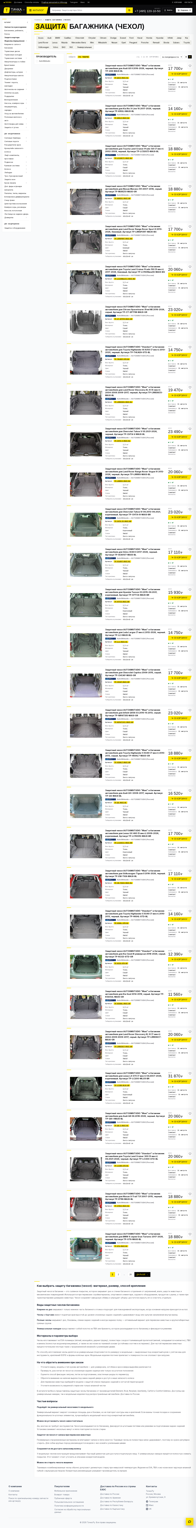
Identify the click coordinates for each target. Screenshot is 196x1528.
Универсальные (84, 47)
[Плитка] (186, 56)
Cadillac (67, 38)
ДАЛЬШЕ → (142, 1274)
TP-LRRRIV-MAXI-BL (122, 481)
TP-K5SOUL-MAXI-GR (122, 1003)
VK (88, 2)
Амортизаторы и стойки (14, 62)
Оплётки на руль (11, 93)
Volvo (55, 47)
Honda (149, 38)
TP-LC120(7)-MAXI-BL (123, 158)
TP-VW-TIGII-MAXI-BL (123, 883)
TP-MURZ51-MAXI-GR (122, 198)
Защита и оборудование (14, 228)
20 (130, 1274)
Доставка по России (109, 1494)
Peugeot (133, 42)
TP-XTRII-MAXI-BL (121, 1206)
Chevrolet (79, 38)
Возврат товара (61, 1494)
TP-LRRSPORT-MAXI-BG (123, 239)
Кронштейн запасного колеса (13, 150)
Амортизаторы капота (13, 75)
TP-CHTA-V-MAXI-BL (122, 441)
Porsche (145, 42)
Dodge (113, 38)
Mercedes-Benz (79, 42)
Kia (186, 38)
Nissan (114, 42)
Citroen (103, 38)
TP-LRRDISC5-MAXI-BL (123, 402)
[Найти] (129, 10)
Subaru (176, 42)
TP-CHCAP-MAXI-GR (121, 682)
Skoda (166, 42)
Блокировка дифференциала (16, 197)
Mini (92, 42)
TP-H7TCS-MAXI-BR (121, 602)
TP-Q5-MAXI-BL (120, 803)
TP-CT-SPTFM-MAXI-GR (123, 319)
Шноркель (8, 190)
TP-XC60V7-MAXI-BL (122, 561)
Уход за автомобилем (14, 113)
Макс (83, 2)
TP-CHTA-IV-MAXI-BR (122, 521)
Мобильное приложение (65, 1491)
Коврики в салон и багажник (12, 46)
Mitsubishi (102, 42)
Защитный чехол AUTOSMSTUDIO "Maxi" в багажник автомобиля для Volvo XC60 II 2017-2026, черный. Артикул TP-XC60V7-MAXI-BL (132, 552)
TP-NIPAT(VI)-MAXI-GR (123, 722)
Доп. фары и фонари (13, 186)
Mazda (64, 42)
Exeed (123, 38)
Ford (131, 38)
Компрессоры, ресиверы (15, 207)
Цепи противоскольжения (15, 204)
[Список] (190, 56)
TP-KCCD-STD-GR (120, 963)
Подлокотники (10, 79)
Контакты (188, 2)
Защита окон (9, 179)
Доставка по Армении (110, 1498)
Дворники (8, 68)
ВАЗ (63, 47)
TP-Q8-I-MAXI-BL (121, 1126)
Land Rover (43, 42)
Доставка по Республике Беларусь (116, 1501)
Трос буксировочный (13, 176)
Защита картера (11, 37)
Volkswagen (43, 47)
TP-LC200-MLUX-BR (121, 1085)
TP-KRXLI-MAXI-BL (121, 118)
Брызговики (9, 65)
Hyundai (159, 38)
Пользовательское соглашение (69, 1502)
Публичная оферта (63, 1498)
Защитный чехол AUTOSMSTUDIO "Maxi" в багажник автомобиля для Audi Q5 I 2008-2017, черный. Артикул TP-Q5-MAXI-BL (134, 793)
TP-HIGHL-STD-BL (121, 923)
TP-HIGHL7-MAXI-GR (122, 762)
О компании (177, 2)
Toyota (186, 42)
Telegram (74, 2)
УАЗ (71, 47)
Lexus (54, 42)
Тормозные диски (12, 51)
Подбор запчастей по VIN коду (54, 2)
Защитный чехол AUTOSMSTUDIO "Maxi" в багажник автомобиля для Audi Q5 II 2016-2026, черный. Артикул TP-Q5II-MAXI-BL (134, 68)
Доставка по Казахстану (111, 1505)
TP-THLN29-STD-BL (121, 359)
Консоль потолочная (13, 210)
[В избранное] (190, 66)
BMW (57, 38)
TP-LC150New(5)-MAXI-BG (124, 279)
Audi (49, 38)
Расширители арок (12, 145)
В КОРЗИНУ (180, 74)
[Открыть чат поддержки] (189, 1521)
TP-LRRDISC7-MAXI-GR (123, 1046)
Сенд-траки (9, 200)
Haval (139, 38)
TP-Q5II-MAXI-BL (121, 78)
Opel (123, 42)
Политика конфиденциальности (69, 1506)
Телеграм (153, 1501)
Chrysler (92, 38)
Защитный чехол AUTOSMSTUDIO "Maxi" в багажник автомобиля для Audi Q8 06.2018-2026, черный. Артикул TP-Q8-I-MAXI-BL (135, 1116)
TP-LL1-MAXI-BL (120, 642)
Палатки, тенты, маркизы (15, 193)
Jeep (179, 38)
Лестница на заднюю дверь (16, 214)
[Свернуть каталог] (28, 22)
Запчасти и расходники (15, 27)
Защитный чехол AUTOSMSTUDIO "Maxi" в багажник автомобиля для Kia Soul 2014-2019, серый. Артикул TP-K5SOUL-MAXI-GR (134, 994)
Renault (156, 42)
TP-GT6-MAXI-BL (120, 1246)
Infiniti (170, 38)
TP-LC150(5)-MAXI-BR (123, 843)
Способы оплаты (32, 2)
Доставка (18, 2)
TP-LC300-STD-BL (121, 1166)
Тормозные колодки (13, 55)
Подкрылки (9, 96)
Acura (40, 38)
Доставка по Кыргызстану (112, 1509)
